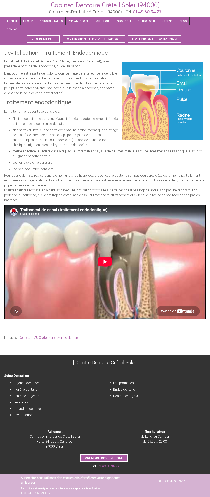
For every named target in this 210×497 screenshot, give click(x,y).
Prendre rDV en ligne (104, 458)
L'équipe (28, 21)
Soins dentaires (51, 21)
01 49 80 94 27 (147, 12)
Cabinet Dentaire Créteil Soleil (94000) (105, 4)
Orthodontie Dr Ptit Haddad (94, 39)
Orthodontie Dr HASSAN (154, 39)
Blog (183, 21)
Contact (13, 29)
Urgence (168, 21)
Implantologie (78, 21)
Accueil (12, 21)
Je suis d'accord (169, 481)
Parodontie (124, 21)
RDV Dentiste (43, 39)
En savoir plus (35, 493)
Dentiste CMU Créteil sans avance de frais (49, 338)
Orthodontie (147, 21)
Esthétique (103, 21)
